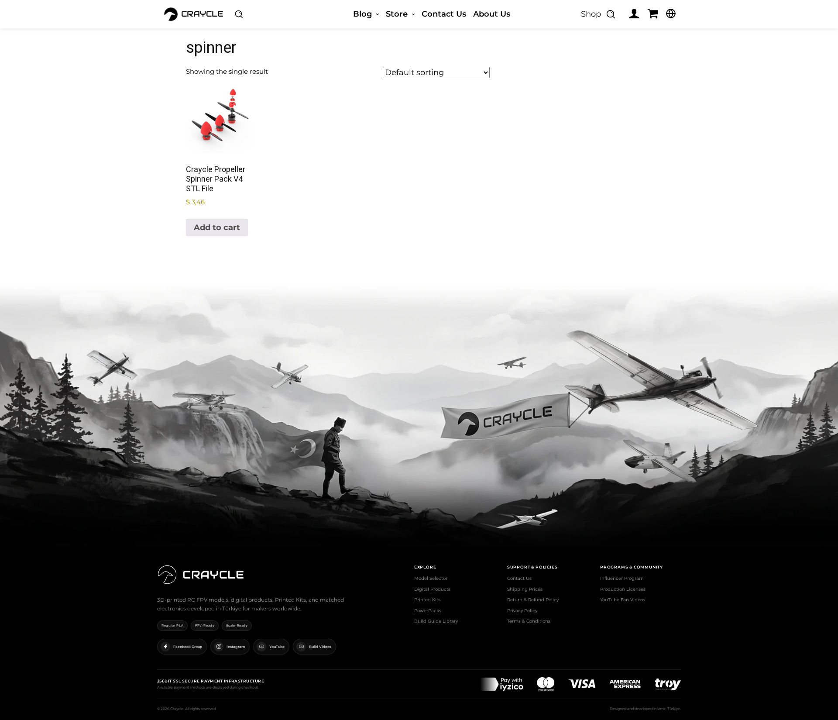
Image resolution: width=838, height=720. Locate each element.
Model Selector (430, 578)
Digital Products (432, 589)
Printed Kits (427, 600)
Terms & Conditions (528, 621)
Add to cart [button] (217, 227)
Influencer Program (622, 578)
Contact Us (519, 578)
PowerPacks (427, 610)
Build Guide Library (436, 621)
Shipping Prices (525, 589)
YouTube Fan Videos (622, 600)
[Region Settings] (671, 13)
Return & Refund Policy (533, 600)
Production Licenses (623, 589)
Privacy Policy (522, 610)
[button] (238, 14)
